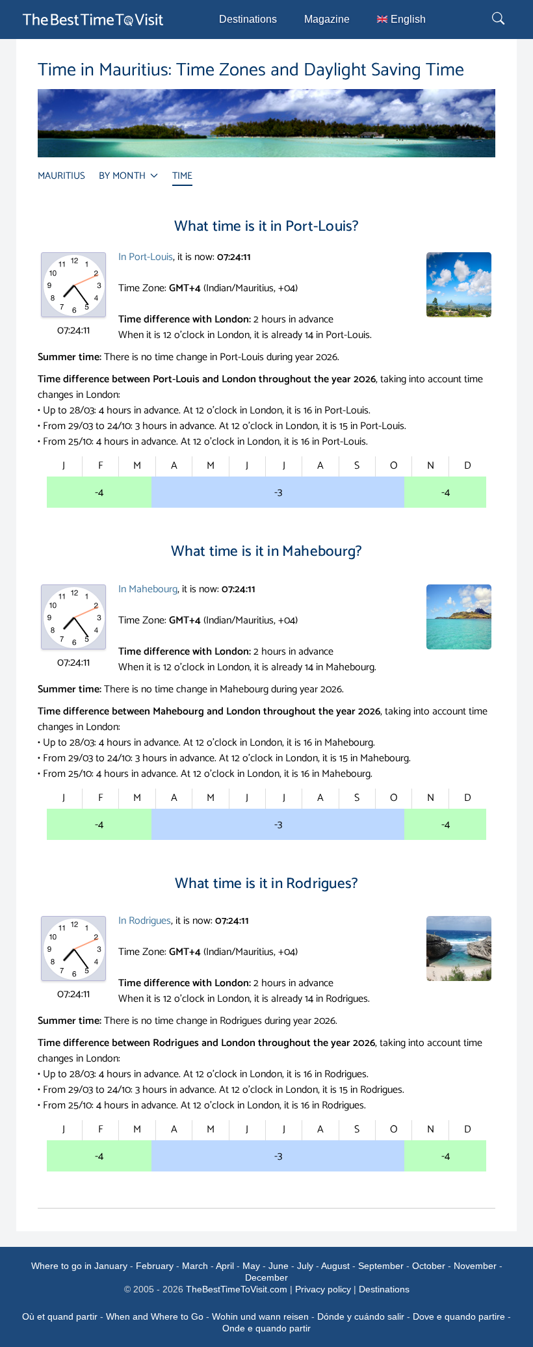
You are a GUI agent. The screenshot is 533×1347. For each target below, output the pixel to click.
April (225, 1266)
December (266, 1277)
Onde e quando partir (266, 1328)
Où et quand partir (60, 1316)
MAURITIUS (61, 176)
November (475, 1266)
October (428, 1266)
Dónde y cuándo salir (360, 1316)
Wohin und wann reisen (260, 1316)
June (278, 1266)
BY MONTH (123, 176)
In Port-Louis (145, 257)
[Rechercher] (500, 19)
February (155, 1266)
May (251, 1266)
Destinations (248, 19)
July (305, 1266)
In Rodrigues (144, 921)
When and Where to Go (154, 1316)
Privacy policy (323, 1289)
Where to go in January (79, 1266)
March (195, 1266)
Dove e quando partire (459, 1316)
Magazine (327, 19)
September (381, 1266)
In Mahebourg (147, 589)
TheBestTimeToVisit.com (236, 1289)
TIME (182, 176)
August (335, 1266)
